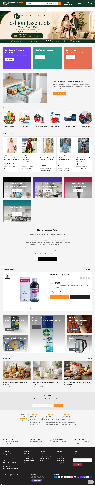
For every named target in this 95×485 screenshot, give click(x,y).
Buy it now (80, 297)
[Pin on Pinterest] (84, 278)
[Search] (59, 3)
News (41, 460)
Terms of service (61, 454)
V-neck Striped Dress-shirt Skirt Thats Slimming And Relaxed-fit (47, 159)
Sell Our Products (44, 458)
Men (12, 9)
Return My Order (28, 454)
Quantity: (52, 292)
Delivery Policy (60, 460)
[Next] (92, 118)
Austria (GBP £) (14, 474)
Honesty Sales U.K (54, 277)
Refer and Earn (27, 456)
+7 (15, 163)
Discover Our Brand (47, 259)
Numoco (6, 161)
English (5, 474)
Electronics (55, 9)
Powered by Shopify (7, 480)
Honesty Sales (61, 162)
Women (5, 9)
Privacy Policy (60, 456)
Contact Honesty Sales (45, 456)
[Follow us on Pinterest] (40, 477)
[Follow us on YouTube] (43, 477)
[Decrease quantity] (56, 291)
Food (38, 9)
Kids (18, 9)
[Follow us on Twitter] (35, 477)
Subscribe (58, 405)
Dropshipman (25, 161)
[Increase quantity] (64, 291)
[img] (23, 419)
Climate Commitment (62, 465)
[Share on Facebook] (81, 278)
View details (89, 269)
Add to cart (59, 297)
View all (90, 108)
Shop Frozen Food (59, 93)
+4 (33, 163)
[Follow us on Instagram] (38, 477)
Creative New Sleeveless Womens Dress (28, 158)
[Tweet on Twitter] (86, 278)
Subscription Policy (61, 462)
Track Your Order (28, 462)
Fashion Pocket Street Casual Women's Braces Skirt (83, 158)
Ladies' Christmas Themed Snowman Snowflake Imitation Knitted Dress (65, 159)
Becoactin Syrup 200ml (59, 274)
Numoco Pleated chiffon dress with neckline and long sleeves (11, 158)
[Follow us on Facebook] (32, 477)
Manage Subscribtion (29, 460)
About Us (42, 454)
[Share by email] (89, 278)
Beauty (24, 9)
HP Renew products (29, 458)
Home (31, 9)
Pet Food (46, 9)
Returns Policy (60, 458)
